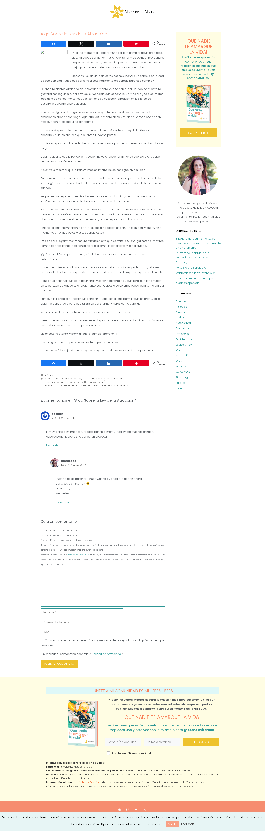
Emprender (183, 328)
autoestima (51, 378)
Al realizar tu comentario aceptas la (83, 654)
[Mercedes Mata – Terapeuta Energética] (132, 12)
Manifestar (182, 350)
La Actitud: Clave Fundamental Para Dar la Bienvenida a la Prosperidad (86, 385)
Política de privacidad (106, 654)
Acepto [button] (172, 824)
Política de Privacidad (79, 554)
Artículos (49, 375)
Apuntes (181, 301)
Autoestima (183, 323)
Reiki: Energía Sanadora (191, 267)
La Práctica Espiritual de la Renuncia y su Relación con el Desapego (195, 257)
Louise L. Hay (184, 345)
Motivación (183, 361)
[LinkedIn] (144, 809)
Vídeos (180, 388)
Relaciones (183, 372)
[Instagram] (127, 809)
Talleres (181, 383)
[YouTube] (119, 809)
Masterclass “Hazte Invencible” (195, 273)
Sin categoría (184, 377)
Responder (52, 445)
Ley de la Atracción (70, 378)
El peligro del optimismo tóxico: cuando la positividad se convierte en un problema (198, 243)
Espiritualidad (184, 339)
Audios (180, 317)
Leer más (187, 824)
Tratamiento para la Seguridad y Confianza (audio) (74, 382)
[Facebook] (135, 809)
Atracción (182, 312)
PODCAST (181, 366)
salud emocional (93, 378)
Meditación (183, 355)
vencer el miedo (113, 378)
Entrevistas (183, 334)
